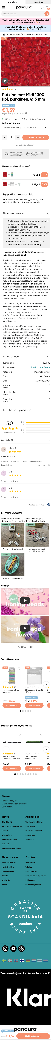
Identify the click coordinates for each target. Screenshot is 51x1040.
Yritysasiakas (7, 835)
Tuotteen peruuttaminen (11, 848)
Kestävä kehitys (8, 867)
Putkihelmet (26, 34)
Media (4, 885)
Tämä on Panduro (9, 863)
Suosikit (5, 831)
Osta (44, 174)
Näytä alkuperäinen (32, 461)
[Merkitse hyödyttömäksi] (44, 465)
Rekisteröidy (30, 826)
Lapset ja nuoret (13, 34)
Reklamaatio (30, 880)
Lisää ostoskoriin (36, 137)
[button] (4, 137)
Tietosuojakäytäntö (9, 839)
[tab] (4, 86)
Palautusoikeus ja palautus (36, 876)
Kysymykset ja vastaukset (12, 826)
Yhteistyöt (6, 880)
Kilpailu (5, 876)
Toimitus (29, 867)
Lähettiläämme (8, 871)
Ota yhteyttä (7, 822)
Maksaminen (30, 863)
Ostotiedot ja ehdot (33, 885)
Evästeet (5, 844)
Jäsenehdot (30, 835)
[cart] (47, 7)
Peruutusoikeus (31, 871)
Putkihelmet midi (40, 34)
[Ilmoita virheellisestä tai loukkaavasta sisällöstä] (49, 465)
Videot (5, 585)
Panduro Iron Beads (40, 367)
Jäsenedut (30, 839)
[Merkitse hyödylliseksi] (39, 465)
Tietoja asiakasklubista (34, 822)
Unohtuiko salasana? (34, 831)
